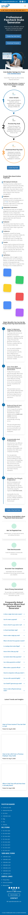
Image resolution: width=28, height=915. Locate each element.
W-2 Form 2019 (6, 845)
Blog (4, 819)
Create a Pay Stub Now (13, 510)
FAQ (4, 821)
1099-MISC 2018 (7, 871)
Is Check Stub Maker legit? (11, 630)
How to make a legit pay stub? (12, 635)
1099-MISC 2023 (7, 859)
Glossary (5, 824)
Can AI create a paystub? (10, 619)
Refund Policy (6, 885)
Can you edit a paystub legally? (12, 678)
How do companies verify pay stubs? (14, 673)
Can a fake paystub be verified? (12, 662)
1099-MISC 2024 (7, 856)
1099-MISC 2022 (7, 816)
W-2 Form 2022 (6, 836)
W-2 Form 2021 (6, 839)
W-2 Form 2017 (6, 850)
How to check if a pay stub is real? (13, 625)
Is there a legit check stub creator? (13, 614)
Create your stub (7, 807)
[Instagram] (25, 1)
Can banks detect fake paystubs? (12, 657)
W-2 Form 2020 (6, 842)
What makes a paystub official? (12, 667)
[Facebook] (20, 1)
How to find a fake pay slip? (11, 651)
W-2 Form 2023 (6, 833)
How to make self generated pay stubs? (12, 689)
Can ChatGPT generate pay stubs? (13, 683)
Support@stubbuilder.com (10, 1)
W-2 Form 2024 (6, 830)
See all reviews (14, 895)
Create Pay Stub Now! (13, 36)
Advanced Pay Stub (7, 810)
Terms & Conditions (7, 882)
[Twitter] (22, 1)
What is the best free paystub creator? (14, 641)
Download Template (13, 43)
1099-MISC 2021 (7, 865)
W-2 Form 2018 (6, 847)
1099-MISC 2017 (7, 873)
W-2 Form (5, 813)
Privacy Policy (6, 879)
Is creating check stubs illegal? (12, 646)
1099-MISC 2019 (7, 868)
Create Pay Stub (13, 168)
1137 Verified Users (14, 73)
